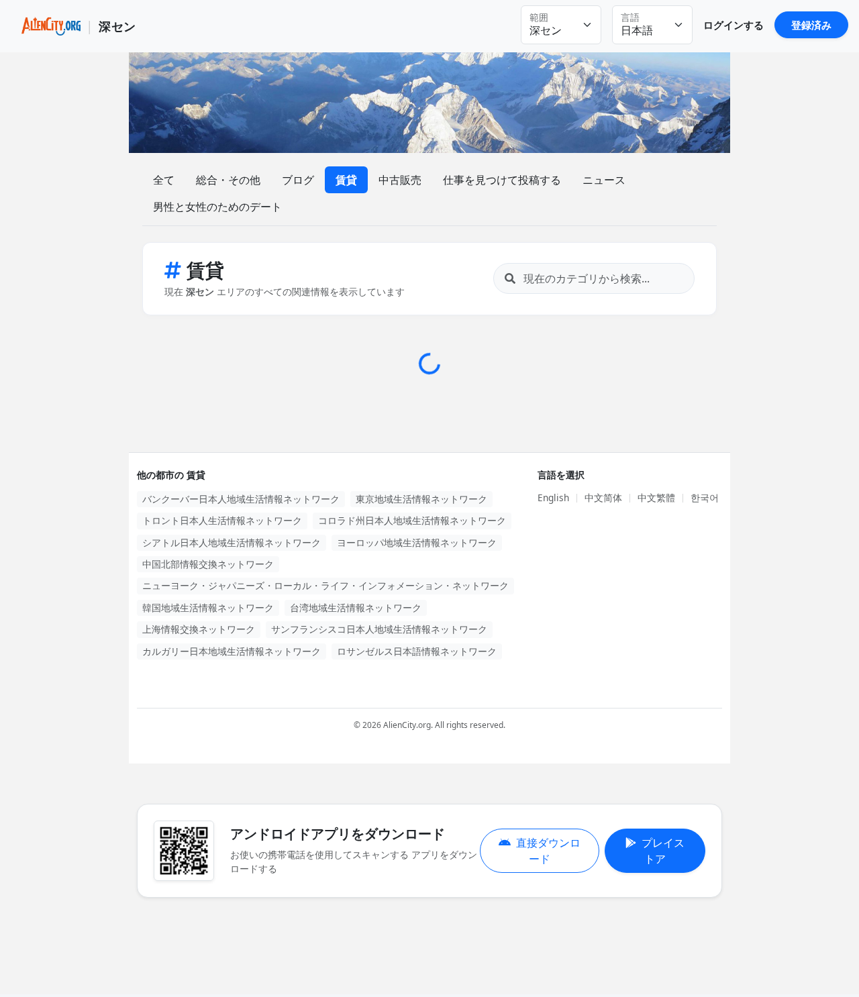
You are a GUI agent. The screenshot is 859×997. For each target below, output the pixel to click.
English (553, 497)
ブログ (298, 179)
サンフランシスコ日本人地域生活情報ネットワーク (379, 629)
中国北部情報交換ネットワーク (208, 564)
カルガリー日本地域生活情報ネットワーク (231, 651)
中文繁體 (656, 497)
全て (163, 179)
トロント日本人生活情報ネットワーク (222, 520)
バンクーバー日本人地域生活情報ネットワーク (241, 498)
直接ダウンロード (548, 850)
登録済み (811, 25)
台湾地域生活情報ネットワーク (355, 607)
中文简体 (603, 497)
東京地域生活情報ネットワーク (421, 498)
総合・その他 (228, 179)
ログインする (733, 25)
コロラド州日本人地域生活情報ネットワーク (412, 520)
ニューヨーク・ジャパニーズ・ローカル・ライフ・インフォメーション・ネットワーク (325, 585)
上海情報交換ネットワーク (198, 629)
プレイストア (663, 850)
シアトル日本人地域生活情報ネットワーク (231, 542)
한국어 (705, 497)
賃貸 (346, 179)
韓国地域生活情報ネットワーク (208, 607)
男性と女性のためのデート (217, 206)
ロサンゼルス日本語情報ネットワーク (417, 651)
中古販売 (399, 179)
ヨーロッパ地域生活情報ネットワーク (417, 542)
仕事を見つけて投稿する (502, 179)
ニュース (604, 179)
